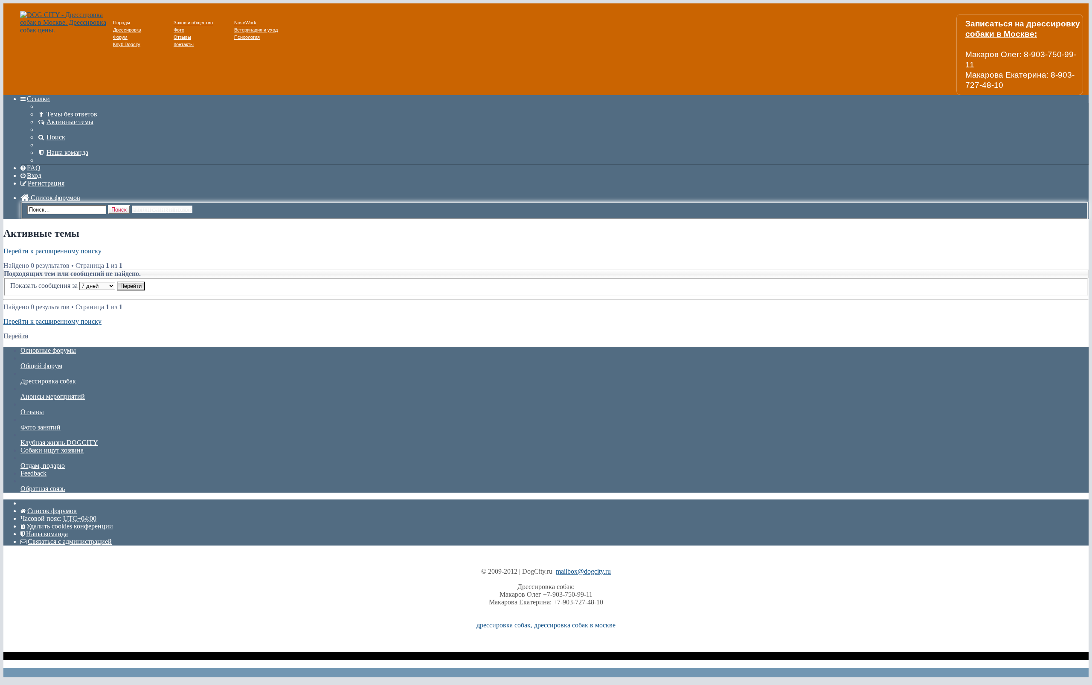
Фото (179, 29)
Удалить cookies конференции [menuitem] (69, 526)
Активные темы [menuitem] (69, 121)
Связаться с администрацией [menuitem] (70, 541)
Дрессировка (127, 29)
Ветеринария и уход (256, 29)
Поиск (119, 209)
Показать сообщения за (44, 285)
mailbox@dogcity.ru (583, 571)
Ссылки (38, 98)
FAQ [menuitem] (34, 167)
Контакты (184, 44)
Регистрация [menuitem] (46, 183)
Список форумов (54, 197)
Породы (121, 22)
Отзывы (182, 37)
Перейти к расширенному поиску (52, 251)
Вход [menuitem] (34, 175)
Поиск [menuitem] (55, 137)
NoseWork (245, 22)
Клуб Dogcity (126, 44)
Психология (247, 37)
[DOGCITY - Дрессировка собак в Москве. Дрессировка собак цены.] (66, 30)
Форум (120, 37)
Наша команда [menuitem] (67, 152)
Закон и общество (193, 22)
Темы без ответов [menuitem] (71, 114)
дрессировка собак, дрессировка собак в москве (546, 625)
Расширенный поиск (162, 209)
